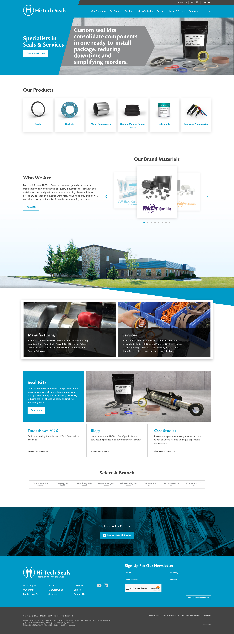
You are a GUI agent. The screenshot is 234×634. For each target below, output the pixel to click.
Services (52, 594)
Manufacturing (55, 590)
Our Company (30, 585)
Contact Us (79, 594)
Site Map (207, 615)
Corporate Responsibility (191, 615)
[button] (144, 222)
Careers (77, 590)
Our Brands (28, 590)
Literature (78, 585)
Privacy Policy (155, 615)
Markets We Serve (32, 594)
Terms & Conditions (171, 615)
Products (53, 585)
